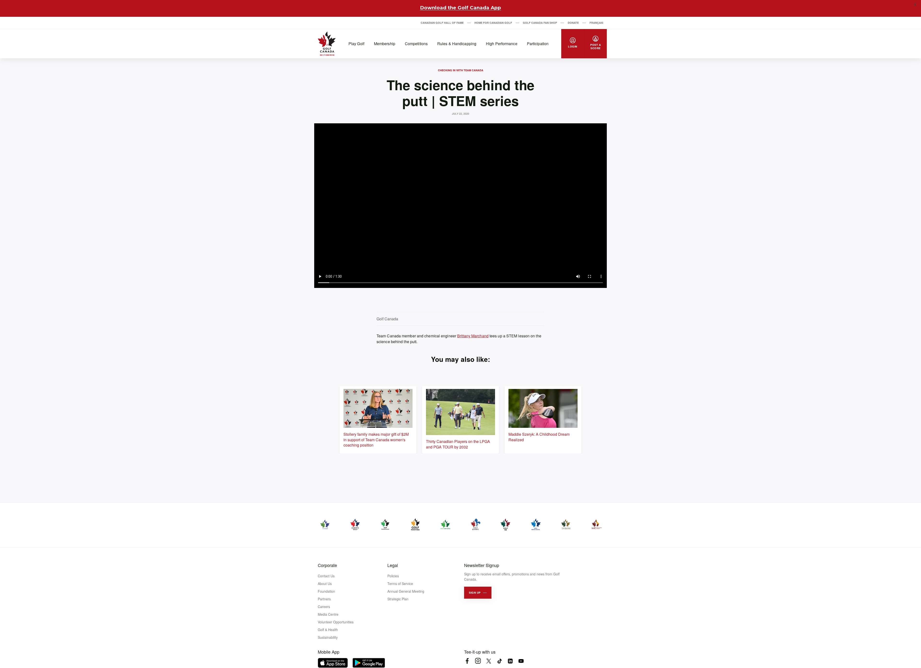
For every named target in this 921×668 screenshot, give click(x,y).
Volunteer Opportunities (336, 622)
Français (596, 22)
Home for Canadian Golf (493, 22)
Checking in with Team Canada (460, 70)
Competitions (416, 43)
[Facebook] (467, 661)
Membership (384, 43)
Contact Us (326, 575)
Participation (538, 43)
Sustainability (328, 637)
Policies (393, 575)
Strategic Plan (397, 598)
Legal (392, 565)
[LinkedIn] (510, 661)
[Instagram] (478, 661)
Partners (324, 598)
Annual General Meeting (405, 591)
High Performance (501, 43)
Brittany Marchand (473, 336)
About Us (325, 583)
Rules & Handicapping (456, 43)
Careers (324, 606)
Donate (573, 22)
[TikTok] (499, 661)
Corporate (327, 565)
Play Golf (356, 43)
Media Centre (328, 614)
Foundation (326, 591)
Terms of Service (400, 583)
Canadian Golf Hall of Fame (442, 22)
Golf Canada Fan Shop (540, 22)
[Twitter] (489, 661)
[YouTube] (521, 661)
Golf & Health (328, 629)
